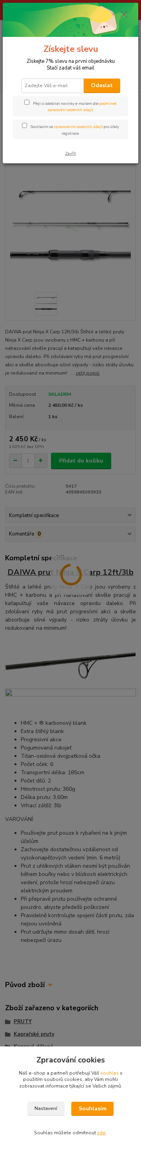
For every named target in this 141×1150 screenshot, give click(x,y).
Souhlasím (93, 1108)
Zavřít (70, 153)
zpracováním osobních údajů (78, 126)
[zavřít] (124, 15)
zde (101, 1133)
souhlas (109, 1073)
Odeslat (102, 85)
